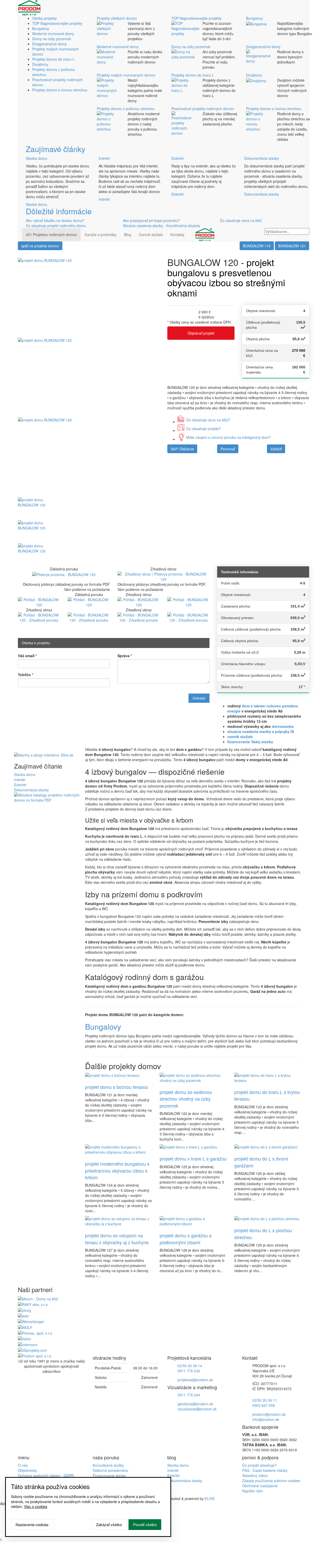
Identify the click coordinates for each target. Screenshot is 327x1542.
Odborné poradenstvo (110, 1470)
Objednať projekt (201, 333)
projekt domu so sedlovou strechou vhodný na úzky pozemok (186, 1099)
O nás (23, 1465)
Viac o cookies (35, 1506)
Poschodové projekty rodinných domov (202, 108)
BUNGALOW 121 (292, 245)
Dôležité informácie (59, 211)
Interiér (104, 158)
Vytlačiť (276, 448)
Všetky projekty (44, 18)
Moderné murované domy (53, 33)
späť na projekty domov (40, 245)
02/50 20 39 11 (264, 1400)
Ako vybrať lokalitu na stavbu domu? (55, 220)
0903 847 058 (263, 1405)
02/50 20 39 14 (190, 1365)
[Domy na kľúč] (38, 1298)
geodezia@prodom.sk (195, 1403)
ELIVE (210, 1498)
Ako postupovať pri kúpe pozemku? (151, 220)
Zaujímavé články (55, 149)
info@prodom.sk (265, 1419)
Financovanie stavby (109, 1475)
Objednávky (27, 1470)
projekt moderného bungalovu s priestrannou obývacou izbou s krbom (117, 1170)
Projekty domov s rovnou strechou (59, 89)
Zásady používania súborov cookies (271, 1480)
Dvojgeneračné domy (49, 43)
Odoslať (199, 698)
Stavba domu (36, 158)
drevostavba (283, 726)
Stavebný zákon (255, 1475)
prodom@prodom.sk (269, 1414)
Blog (127, 234)
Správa (125, 655)
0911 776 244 (189, 1394)
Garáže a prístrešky (100, 234)
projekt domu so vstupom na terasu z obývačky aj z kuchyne (117, 1238)
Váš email (27, 655)
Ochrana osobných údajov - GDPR (46, 1475)
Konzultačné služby (108, 1465)
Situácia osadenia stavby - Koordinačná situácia (161, 225)
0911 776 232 (189, 1370)
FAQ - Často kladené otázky (264, 1470)
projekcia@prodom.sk (195, 1379)
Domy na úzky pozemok (51, 38)
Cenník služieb (151, 234)
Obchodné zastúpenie (260, 1485)
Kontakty (177, 234)
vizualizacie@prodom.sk (197, 1408)
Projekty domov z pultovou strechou (126, 108)
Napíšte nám (252, 1490)
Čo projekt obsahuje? (259, 1465)
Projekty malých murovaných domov (126, 75)
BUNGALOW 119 (257, 245)
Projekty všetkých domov (117, 18)
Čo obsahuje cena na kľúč (241, 220)
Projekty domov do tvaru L (53, 59)
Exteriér (177, 158)
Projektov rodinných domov (51, 234)
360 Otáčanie (182, 448)
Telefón (25, 674)
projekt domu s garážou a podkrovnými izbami (186, 1238)
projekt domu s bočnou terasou (116, 1086)
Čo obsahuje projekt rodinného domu (56, 225)
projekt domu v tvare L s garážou (193, 1158)
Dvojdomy (40, 64)
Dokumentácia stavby (261, 158)
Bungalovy (40, 28)
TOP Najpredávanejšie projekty (57, 23)
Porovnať (227, 448)
